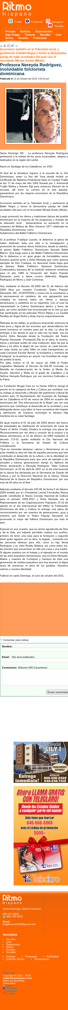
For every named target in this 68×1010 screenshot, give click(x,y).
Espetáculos (13, 944)
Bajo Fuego (12, 34)
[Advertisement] (34, 719)
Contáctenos (13, 40)
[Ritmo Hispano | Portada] (17, 15)
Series (9, 37)
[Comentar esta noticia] (16, 46)
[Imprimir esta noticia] (8, 46)
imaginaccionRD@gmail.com (19, 924)
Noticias (25, 31)
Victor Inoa (9, 972)
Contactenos (41, 959)
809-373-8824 (11, 913)
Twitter (18, 21)
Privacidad (31, 956)
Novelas (23, 37)
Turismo (30, 34)
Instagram (57, 21)
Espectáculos (43, 31)
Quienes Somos (15, 959)
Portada (10, 31)
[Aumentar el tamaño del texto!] (4, 46)
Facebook (37, 21)
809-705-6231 (15, 916)
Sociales (45, 34)
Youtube (58, 25)
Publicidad (40, 37)
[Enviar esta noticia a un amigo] (13, 46)
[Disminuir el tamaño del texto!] (1, 46)
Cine (58, 34)
